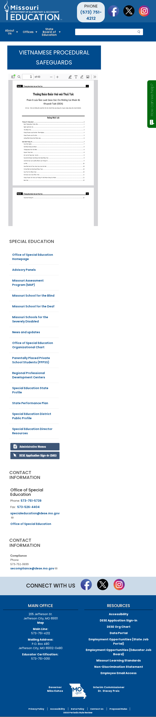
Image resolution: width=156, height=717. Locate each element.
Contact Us (96, 708)
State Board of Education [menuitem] (48, 33)
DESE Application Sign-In (118, 620)
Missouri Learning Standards (118, 660)
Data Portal (119, 633)
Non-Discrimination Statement (118, 667)
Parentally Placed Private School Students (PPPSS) (31, 360)
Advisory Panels (24, 270)
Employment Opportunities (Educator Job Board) (118, 652)
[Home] (40, 11)
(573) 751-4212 (91, 15)
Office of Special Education (30, 524)
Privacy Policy (36, 708)
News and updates (26, 332)
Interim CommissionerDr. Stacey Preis (109, 689)
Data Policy (77, 708)
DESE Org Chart (118, 627)
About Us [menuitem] (8, 33)
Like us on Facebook (115, 10)
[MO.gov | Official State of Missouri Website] (78, 691)
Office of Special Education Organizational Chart (32, 345)
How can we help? (151, 100)
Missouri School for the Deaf (33, 306)
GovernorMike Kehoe (55, 689)
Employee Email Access (118, 673)
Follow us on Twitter (131, 10)
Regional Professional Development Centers (28, 375)
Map (40, 623)
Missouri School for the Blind (33, 296)
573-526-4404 (28, 507)
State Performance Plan (30, 403)
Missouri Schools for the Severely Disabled (30, 319)
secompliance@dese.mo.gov (32, 568)
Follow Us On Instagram (146, 10)
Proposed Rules (118, 708)
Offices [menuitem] (27, 34)
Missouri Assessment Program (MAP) (28, 283)
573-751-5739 (31, 501)
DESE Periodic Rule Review (77, 712)
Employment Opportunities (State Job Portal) (118, 641)
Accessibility (118, 614)
